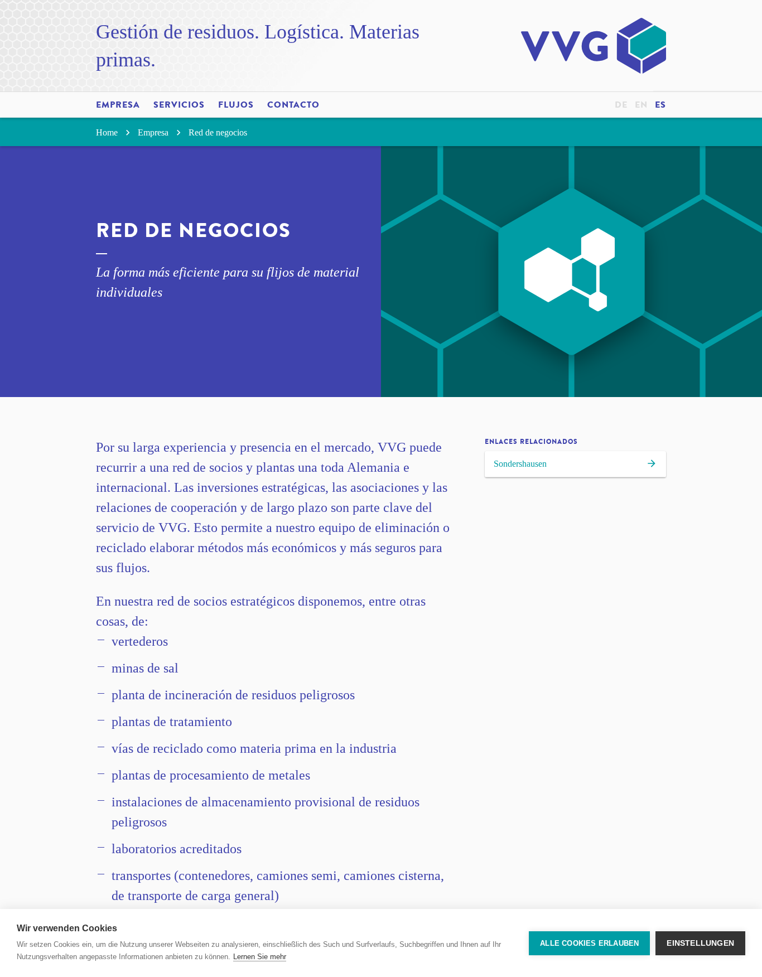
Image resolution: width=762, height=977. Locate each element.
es (660, 105)
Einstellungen (700, 943)
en (641, 105)
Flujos (236, 105)
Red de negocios (218, 132)
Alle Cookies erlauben (589, 943)
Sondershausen (520, 463)
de (621, 105)
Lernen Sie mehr (259, 956)
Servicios (179, 105)
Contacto (293, 105)
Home (108, 132)
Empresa (118, 105)
